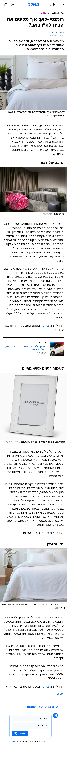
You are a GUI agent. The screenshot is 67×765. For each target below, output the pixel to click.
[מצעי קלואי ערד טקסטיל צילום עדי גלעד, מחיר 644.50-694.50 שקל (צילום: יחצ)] (33, 579)
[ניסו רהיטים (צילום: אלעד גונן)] (33, 192)
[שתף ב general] (6, 4)
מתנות (60, 694)
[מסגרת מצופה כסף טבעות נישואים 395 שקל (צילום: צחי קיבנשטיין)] (33, 409)
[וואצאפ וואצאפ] (12, 4)
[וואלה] (33, 4)
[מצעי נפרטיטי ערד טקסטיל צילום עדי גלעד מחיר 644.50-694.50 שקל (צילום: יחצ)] (33, 87)
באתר (45, 325)
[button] (52, 4)
